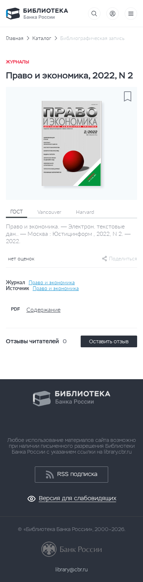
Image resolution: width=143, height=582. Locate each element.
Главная (14, 38)
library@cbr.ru (71, 569)
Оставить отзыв (109, 341)
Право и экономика (52, 282)
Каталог (41, 38)
